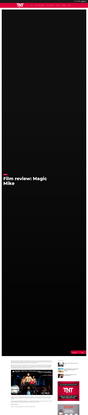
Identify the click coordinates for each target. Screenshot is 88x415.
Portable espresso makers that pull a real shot (71, 364)
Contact (69, 5)
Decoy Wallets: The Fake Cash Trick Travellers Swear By (70, 375)
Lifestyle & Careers (50, 5)
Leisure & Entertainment (40, 5)
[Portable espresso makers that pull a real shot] (61, 365)
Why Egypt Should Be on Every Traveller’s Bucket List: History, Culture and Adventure (71, 369)
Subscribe (64, 5)
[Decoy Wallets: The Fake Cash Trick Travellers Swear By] (61, 376)
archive (5, 174)
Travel (31, 5)
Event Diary (58, 5)
